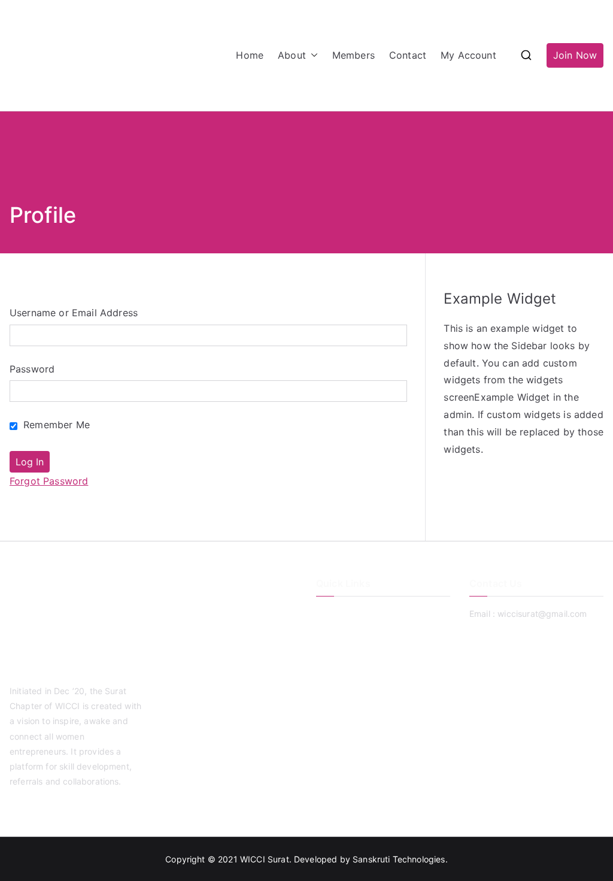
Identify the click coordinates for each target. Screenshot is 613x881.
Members (353, 55)
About (292, 55)
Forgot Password (49, 481)
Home (249, 55)
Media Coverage (349, 673)
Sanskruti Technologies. (400, 859)
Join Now (575, 55)
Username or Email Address (74, 313)
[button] (312, 55)
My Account (468, 55)
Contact (407, 55)
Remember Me (55, 425)
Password (32, 369)
